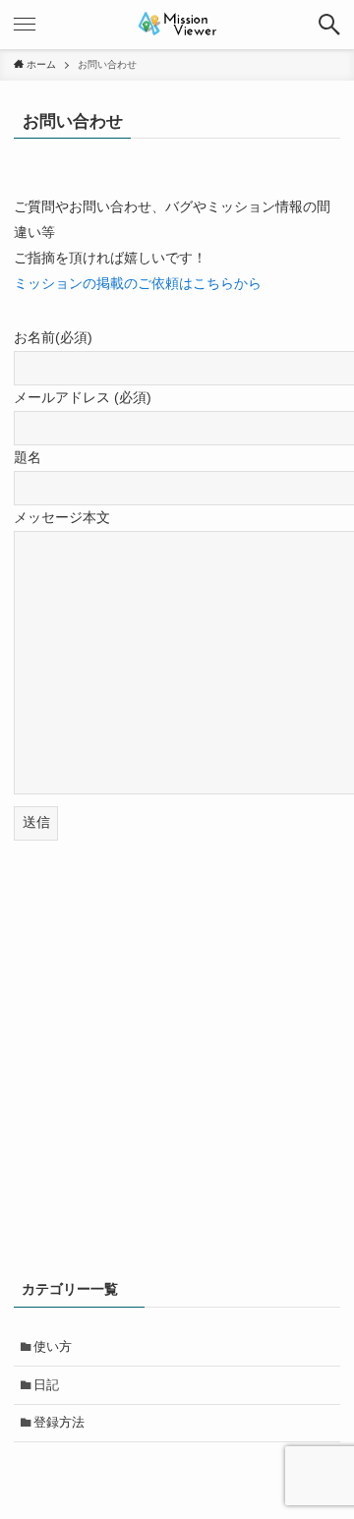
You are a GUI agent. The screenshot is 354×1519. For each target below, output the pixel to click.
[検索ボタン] (329, 24)
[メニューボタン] (24, 24)
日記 (46, 1384)
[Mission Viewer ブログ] (177, 24)
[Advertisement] (177, 1069)
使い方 (52, 1346)
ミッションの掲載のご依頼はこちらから (138, 283)
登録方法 (59, 1422)
